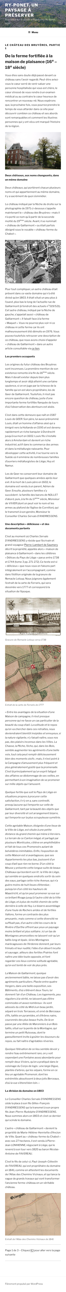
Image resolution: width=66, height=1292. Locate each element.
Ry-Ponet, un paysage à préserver (21, 10)
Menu (35, 32)
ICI (32, 1250)
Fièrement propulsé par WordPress (24, 1283)
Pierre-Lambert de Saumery (41, 544)
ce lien (35, 348)
